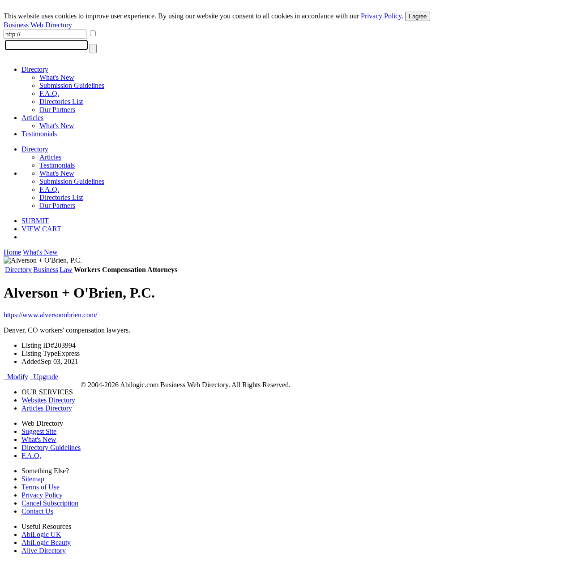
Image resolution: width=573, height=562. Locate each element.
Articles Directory (46, 408)
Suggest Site (38, 431)
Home (12, 252)
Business (45, 269)
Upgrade (44, 376)
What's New (56, 77)
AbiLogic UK (41, 534)
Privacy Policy (381, 16)
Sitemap (32, 479)
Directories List (61, 101)
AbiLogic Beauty (46, 542)
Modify (16, 376)
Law (66, 269)
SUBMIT (35, 221)
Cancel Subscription (49, 503)
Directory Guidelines (51, 447)
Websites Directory (48, 400)
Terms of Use (40, 487)
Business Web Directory (38, 25)
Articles (32, 117)
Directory (34, 69)
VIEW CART (41, 229)
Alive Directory (43, 550)
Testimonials (39, 134)
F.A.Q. (49, 93)
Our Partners (57, 109)
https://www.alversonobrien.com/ (50, 315)
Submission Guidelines (71, 85)
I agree (418, 16)
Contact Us (37, 511)
